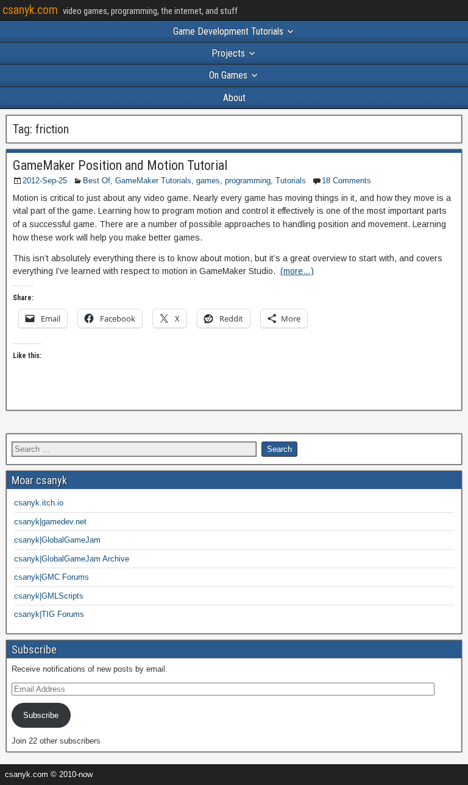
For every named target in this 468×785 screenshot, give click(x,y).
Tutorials (290, 180)
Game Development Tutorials (228, 31)
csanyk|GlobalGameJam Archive (71, 558)
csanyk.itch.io (38, 502)
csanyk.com (30, 9)
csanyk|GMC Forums (51, 577)
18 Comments (346, 180)
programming (248, 180)
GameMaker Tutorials (153, 180)
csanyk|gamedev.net (50, 521)
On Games (228, 75)
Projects (228, 53)
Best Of (96, 180)
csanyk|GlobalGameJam (57, 539)
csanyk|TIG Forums (49, 614)
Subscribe (40, 715)
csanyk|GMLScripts (48, 595)
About (234, 98)
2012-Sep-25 (45, 180)
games (208, 180)
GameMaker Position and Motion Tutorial (120, 165)
